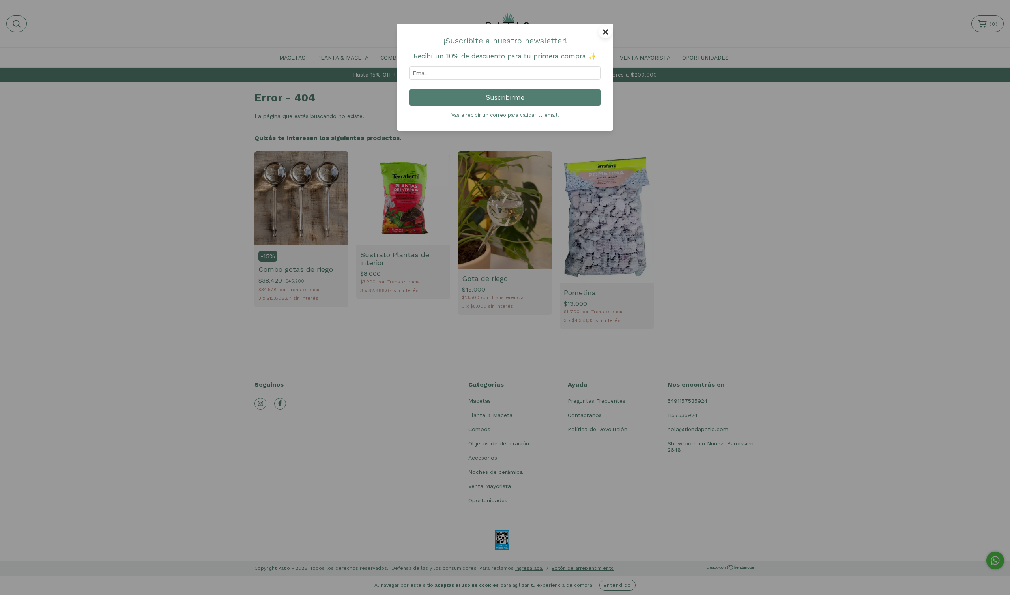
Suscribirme (505, 97)
